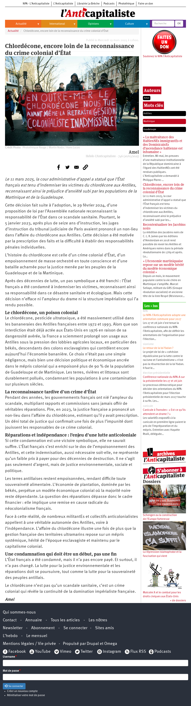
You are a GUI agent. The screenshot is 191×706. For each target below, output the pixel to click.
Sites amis (104, 628)
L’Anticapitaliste (63, 3)
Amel (146, 98)
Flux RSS (138, 652)
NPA (145, 311)
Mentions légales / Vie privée (29, 644)
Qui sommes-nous (19, 612)
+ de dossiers (178, 600)
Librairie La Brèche (88, 3)
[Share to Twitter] (67, 167)
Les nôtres (98, 620)
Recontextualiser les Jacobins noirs (164, 226)
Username (9, 657)
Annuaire (33, 620)
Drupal (93, 644)
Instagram (112, 652)
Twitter (87, 652)
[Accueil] (95, 12)
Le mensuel (36, 636)
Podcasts (109, 3)
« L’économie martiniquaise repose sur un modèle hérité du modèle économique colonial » (163, 266)
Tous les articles (65, 620)
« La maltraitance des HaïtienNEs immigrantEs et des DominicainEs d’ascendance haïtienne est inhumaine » (163, 144)
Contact (10, 620)
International (53, 25)
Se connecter (75, 628)
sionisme (148, 344)
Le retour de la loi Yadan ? (158, 348)
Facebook (16, 652)
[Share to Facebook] (58, 167)
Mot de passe (11, 671)
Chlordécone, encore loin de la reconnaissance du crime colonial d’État (163, 188)
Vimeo (65, 652)
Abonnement (43, 628)
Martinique (149, 121)
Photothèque (126, 3)
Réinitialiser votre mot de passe (26, 695)
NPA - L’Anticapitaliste (36, 3)
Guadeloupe (149, 129)
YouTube (42, 652)
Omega (110, 644)
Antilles (147, 113)
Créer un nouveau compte (22, 691)
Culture (124, 25)
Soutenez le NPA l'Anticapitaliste (162, 56)
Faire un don (145, 3)
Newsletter (12, 628)
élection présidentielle (156, 373)
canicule (148, 406)
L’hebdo (10, 636)
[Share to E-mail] (76, 167)
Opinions (88, 25)
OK (179, 23)
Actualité (15, 25)
